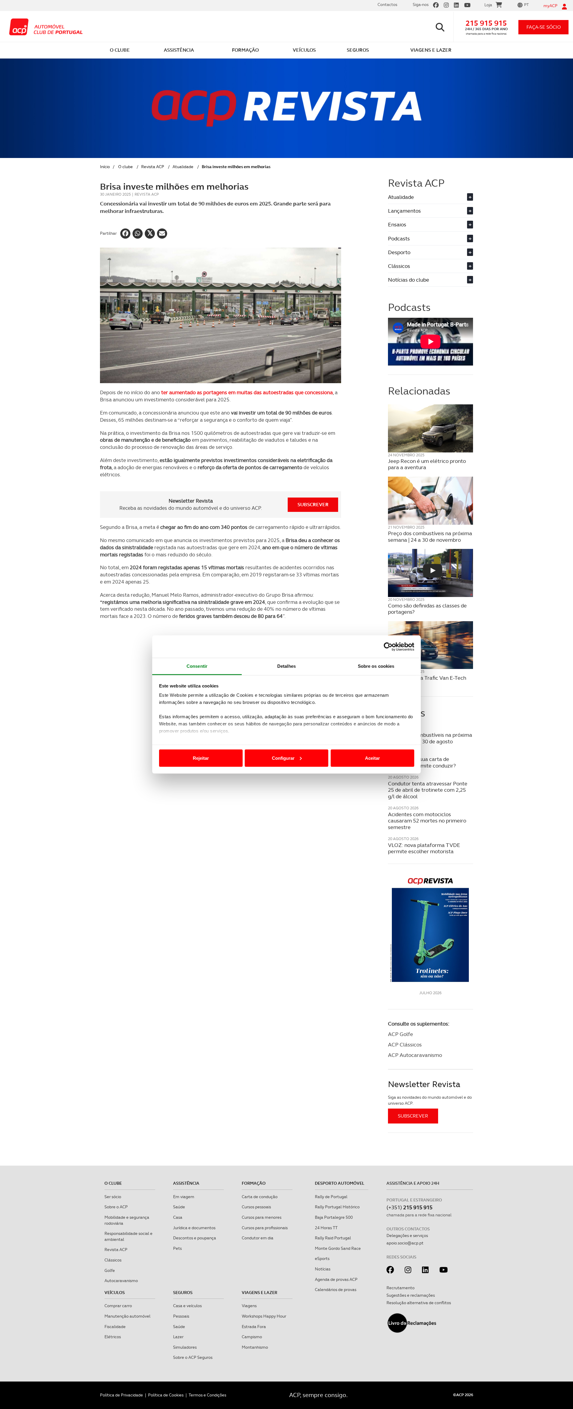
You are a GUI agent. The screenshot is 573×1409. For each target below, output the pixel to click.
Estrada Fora (254, 1326)
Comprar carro (118, 1305)
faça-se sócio (543, 27)
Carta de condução (260, 1196)
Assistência (186, 1183)
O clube (125, 166)
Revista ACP (152, 166)
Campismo (252, 1336)
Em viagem (183, 1196)
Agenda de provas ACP (336, 1279)
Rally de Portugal (331, 1196)
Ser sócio (112, 1196)
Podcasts (430, 238)
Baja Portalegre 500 (334, 1217)
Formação (254, 1183)
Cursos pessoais (256, 1207)
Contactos (387, 4)
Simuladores (185, 1347)
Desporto (430, 252)
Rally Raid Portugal (333, 1238)
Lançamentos (430, 210)
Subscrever (313, 504)
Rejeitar (201, 757)
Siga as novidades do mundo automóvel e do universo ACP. (430, 1100)
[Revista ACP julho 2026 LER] (430, 929)
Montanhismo (255, 1347)
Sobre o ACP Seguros (192, 1357)
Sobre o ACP (116, 1207)
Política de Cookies (166, 1395)
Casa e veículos (187, 1305)
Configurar (283, 757)
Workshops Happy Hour (264, 1316)
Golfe (109, 1270)
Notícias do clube (430, 279)
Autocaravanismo (121, 1280)
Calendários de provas (335, 1289)
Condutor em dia (257, 1238)
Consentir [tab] (197, 666)
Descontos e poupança (194, 1238)
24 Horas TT (326, 1227)
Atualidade (182, 166)
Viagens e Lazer (259, 1292)
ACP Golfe (400, 1034)
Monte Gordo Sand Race (338, 1248)
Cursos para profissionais (265, 1227)
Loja (488, 4)
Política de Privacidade (121, 1395)
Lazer (178, 1336)
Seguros (182, 1292)
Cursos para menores (261, 1217)
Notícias (322, 1269)
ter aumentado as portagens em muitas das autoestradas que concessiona (247, 392)
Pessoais (181, 1316)
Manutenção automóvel (127, 1316)
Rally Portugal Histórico (337, 1207)
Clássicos (430, 266)
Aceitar (372, 757)
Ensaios (430, 224)
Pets (177, 1248)
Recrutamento (400, 1287)
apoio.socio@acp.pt (404, 1243)
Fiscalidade (115, 1326)
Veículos (114, 1292)
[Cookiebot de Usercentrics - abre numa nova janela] (388, 646)
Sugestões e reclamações (410, 1295)
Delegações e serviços (407, 1235)
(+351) (409, 1207)
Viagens (249, 1305)
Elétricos (112, 1336)
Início (105, 166)
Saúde (179, 1207)
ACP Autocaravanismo (415, 1055)
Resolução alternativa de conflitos (418, 1302)
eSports (322, 1258)
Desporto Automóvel (339, 1183)
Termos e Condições (207, 1395)
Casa (177, 1217)
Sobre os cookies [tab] (376, 666)
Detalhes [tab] (286, 666)
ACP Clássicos (405, 1044)
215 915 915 (486, 23)
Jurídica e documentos (194, 1227)
